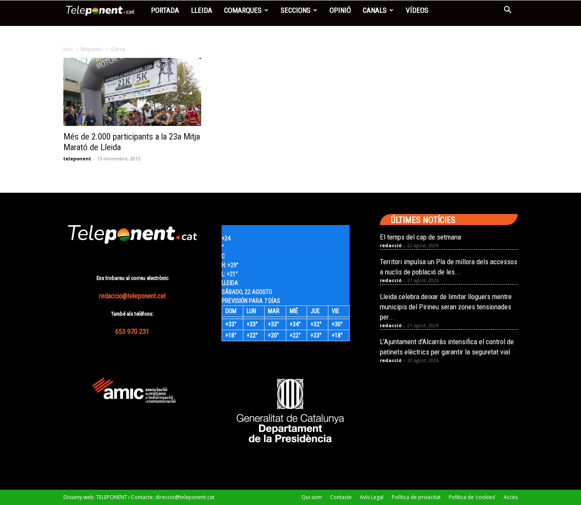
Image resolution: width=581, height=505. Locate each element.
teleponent (77, 158)
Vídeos (417, 10)
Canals (375, 10)
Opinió (340, 10)
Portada (165, 10)
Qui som (312, 497)
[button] (507, 11)
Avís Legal (372, 497)
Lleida (201, 10)
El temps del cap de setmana (420, 237)
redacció (391, 245)
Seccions (295, 10)
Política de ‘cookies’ (472, 497)
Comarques (243, 10)
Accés (511, 497)
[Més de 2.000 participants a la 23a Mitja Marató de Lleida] (132, 92)
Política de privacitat (416, 497)
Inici (68, 49)
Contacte (341, 497)
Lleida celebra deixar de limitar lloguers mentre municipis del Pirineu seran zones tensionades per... (446, 306)
